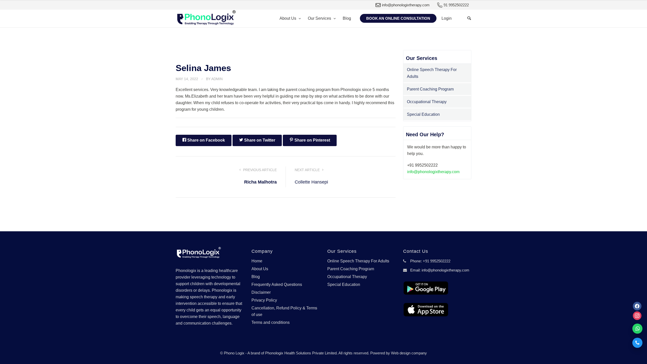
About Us (288, 18)
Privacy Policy (264, 300)
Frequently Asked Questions (276, 284)
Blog (347, 18)
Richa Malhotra (260, 182)
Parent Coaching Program (430, 89)
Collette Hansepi (311, 182)
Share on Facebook (205, 140)
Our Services (320, 18)
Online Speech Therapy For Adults (432, 73)
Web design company (409, 353)
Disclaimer (261, 292)
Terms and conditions (270, 322)
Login (447, 18)
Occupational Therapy (427, 102)
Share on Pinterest (311, 140)
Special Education (423, 114)
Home (256, 261)
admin (217, 79)
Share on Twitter (259, 140)
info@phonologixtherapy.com (406, 5)
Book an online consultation (398, 18)
